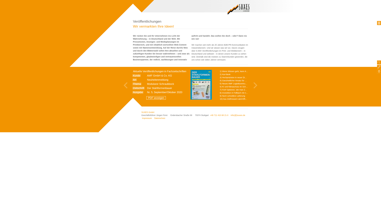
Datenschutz (159, 118)
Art (134, 79)
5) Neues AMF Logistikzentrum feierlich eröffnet (241, 84)
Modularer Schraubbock (160, 83)
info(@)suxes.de (238, 115)
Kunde (136, 75)
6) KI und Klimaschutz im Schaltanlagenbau (239, 87)
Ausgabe (138, 92)
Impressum (147, 118)
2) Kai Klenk (225, 74)
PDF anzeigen (156, 97)
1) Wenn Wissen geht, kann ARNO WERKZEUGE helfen (245, 71)
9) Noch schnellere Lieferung (232, 96)
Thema (137, 84)
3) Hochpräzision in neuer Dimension (236, 77)
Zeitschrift (138, 88)
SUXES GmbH (147, 112)
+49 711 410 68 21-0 (219, 115)
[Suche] (379, 62)
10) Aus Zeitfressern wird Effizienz (235, 99)
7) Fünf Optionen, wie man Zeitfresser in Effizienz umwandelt (247, 90)
